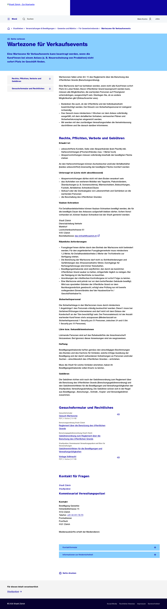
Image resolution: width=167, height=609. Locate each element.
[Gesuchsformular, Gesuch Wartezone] (118, 414)
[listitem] (30, 80)
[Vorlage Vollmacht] (118, 457)
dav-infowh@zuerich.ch (86, 236)
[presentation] (117, 426)
